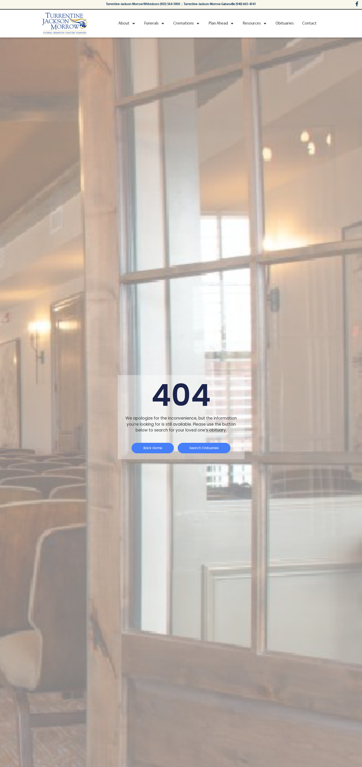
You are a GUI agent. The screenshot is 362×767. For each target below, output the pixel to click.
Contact (309, 23)
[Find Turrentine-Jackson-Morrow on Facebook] (356, 3)
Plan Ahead (218, 23)
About (123, 23)
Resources (252, 23)
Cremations (183, 23)
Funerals (151, 23)
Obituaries (284, 23)
